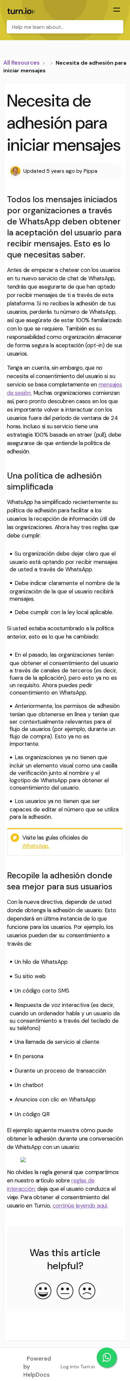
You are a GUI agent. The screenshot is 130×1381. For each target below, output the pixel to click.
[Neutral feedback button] (65, 1291)
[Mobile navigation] (116, 10)
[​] (48, 62)
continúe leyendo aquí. (80, 1205)
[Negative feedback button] (87, 1291)
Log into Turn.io (78, 1367)
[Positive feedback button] (43, 1291)
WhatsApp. (35, 846)
